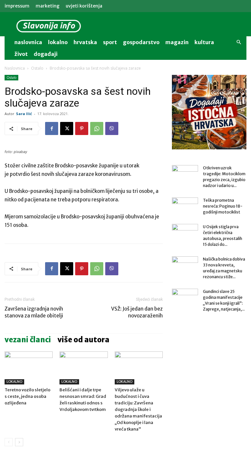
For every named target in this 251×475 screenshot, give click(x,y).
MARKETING (47, 6)
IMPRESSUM (17, 6)
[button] (238, 42)
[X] (66, 128)
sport (110, 42)
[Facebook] (51, 128)
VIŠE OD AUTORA (83, 340)
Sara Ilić (24, 113)
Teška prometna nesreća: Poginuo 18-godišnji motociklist (223, 206)
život (21, 54)
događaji (46, 54)
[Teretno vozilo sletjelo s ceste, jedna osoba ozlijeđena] (29, 367)
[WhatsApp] (96, 128)
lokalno (58, 42)
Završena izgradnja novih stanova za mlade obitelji (34, 312)
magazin (177, 42)
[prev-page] (9, 442)
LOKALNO (14, 382)
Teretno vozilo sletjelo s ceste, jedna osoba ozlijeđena (27, 396)
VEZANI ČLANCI (28, 340)
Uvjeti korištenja (84, 6)
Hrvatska (85, 42)
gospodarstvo (141, 42)
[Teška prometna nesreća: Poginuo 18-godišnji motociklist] (185, 206)
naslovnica (28, 42)
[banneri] (209, 112)
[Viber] (111, 128)
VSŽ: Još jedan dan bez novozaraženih (137, 312)
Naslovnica (15, 68)
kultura (204, 42)
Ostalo (37, 68)
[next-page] (19, 442)
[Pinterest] (81, 128)
